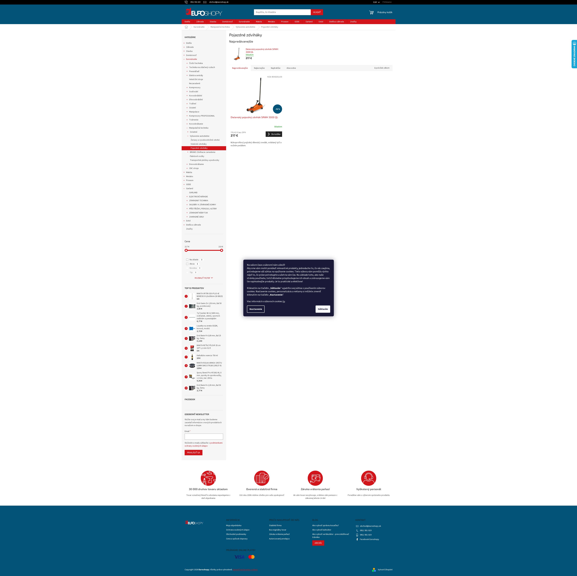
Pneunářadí (194, 71)
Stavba (189, 51)
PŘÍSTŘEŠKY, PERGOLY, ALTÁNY (203, 208)
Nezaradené (194, 83)
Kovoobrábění (195, 95)
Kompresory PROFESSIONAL (202, 115)
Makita (189, 172)
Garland (189, 188)
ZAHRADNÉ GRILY (196, 216)
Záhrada (190, 47)
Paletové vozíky (197, 156)
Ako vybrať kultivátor (321, 530)
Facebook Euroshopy (369, 539)
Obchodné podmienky (236, 534)
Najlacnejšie (259, 68)
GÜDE (188, 184)
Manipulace (194, 111)
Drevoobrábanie (196, 164)
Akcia (194, 263)
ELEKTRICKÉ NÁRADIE (198, 196)
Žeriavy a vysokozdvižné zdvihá (205, 140)
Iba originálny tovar (277, 530)
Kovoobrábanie (196, 123)
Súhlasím (323, 309)
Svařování (193, 91)
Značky (189, 228)
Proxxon (189, 180)
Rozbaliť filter (202, 278)
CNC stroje (194, 168)
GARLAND (193, 192)
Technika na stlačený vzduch (202, 67)
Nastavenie (256, 309)
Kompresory (194, 87)
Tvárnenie (193, 119)
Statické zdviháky (199, 144)
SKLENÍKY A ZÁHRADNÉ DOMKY (202, 204)
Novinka (195, 268)
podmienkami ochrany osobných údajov (204, 444)
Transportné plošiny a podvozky (204, 160)
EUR (375, 2)
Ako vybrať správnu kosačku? (325, 525)
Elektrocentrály (196, 75)
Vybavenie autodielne (199, 136)
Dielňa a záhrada (193, 224)
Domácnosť (191, 55)
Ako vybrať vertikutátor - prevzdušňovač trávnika (330, 536)
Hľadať (317, 12)
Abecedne (291, 68)
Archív (318, 543)
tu (284, 301)
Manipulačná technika (198, 127)
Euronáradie (191, 59)
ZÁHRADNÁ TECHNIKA (198, 200)
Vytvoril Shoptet (385, 569)
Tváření (192, 103)
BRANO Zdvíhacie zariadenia (202, 152)
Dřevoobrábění (196, 99)
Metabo (189, 176)
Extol (188, 220)
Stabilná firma (275, 525)
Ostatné (193, 132)
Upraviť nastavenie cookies (245, 569)
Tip (193, 272)
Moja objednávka (233, 525)
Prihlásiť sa (193, 452)
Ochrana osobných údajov (238, 530)
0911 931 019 (365, 530)
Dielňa (189, 43)
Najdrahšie (275, 68)
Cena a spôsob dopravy (237, 538)
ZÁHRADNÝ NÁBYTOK (198, 212)
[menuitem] (187, 21)
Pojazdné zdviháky (199, 148)
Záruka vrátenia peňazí (279, 534)
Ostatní (192, 107)
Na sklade (196, 259)
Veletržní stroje (196, 79)
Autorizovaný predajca (279, 538)
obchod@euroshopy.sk (370, 526)
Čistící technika (196, 63)
